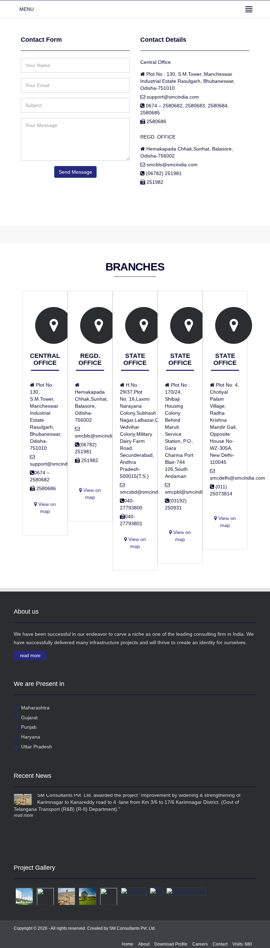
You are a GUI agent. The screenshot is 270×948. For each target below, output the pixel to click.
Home (127, 944)
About (143, 944)
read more (30, 655)
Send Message (75, 172)
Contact (220, 944)
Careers (200, 944)
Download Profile (170, 944)
